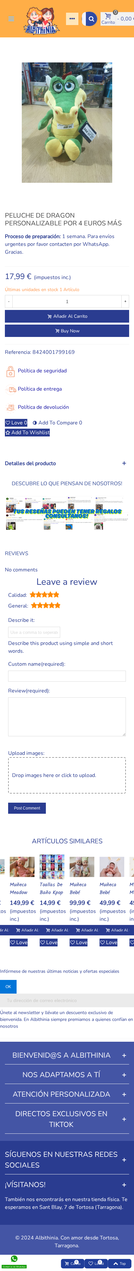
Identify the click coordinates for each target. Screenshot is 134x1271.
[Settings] (72, 19)
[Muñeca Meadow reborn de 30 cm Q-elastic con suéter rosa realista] (22, 867)
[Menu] (11, 19)
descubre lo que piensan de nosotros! (67, 483)
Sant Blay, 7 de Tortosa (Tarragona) (80, 1207)
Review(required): (29, 690)
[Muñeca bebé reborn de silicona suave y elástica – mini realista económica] (82, 867)
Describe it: (21, 620)
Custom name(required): (36, 664)
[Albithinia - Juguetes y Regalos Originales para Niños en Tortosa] (41, 19)
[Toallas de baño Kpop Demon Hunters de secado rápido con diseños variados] (52, 867)
